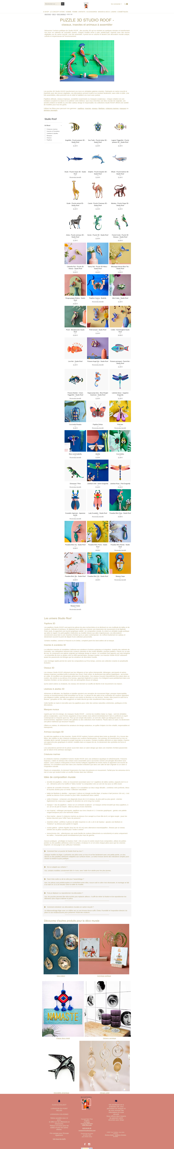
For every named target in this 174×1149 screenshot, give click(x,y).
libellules (101, 108)
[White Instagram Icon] (89, 1144)
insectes (88, 108)
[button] (126, 4)
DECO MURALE (61, 14)
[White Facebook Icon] (84, 1144)
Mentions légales (109, 1135)
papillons (81, 108)
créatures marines (112, 108)
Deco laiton (61, 976)
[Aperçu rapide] (75, 127)
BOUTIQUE (48, 14)
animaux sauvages (50, 110)
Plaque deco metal (63, 1038)
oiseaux (95, 108)
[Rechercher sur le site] (62, 3)
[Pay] (116, 1100)
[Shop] (59, 1100)
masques (123, 108)
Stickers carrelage (109, 1038)
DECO (54, 14)
